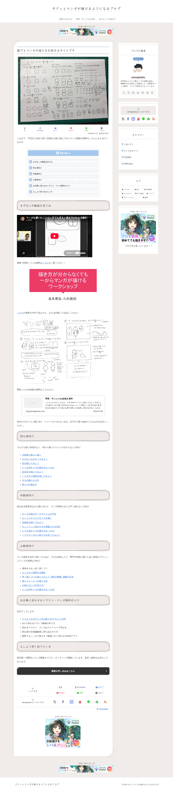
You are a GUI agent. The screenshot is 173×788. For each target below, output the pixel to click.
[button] (101, 129)
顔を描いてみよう (30, 463)
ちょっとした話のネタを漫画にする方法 (41, 526)
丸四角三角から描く (31, 455)
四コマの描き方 (29, 484)
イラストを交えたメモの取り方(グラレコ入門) (44, 619)
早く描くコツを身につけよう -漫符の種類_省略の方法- (48, 577)
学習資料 (127, 157)
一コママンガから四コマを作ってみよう (41, 535)
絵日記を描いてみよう (32, 472)
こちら (45, 263)
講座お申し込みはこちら (63, 671)
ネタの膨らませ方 (30, 480)
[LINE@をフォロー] (88, 701)
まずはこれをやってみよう (35, 459)
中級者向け (37, 174)
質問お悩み (128, 164)
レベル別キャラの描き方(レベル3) (38, 589)
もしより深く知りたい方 (42, 192)
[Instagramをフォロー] (72, 701)
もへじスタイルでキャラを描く (37, 518)
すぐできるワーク (131, 151)
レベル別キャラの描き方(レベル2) (38, 531)
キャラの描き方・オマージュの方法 (39, 514)
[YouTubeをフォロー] (80, 701)
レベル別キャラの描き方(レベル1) (38, 467)
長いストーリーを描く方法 (35, 581)
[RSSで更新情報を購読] (105, 701)
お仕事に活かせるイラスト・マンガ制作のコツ (51, 186)
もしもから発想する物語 (33, 572)
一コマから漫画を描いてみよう (37, 476)
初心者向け (37, 168)
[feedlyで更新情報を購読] (97, 701)
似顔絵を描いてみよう (32, 522)
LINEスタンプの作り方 (33, 585)
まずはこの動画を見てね (42, 162)
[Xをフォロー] (54, 701)
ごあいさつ (128, 144)
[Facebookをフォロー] (63, 701)
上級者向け (37, 180)
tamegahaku (138, 77)
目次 (62, 153)
